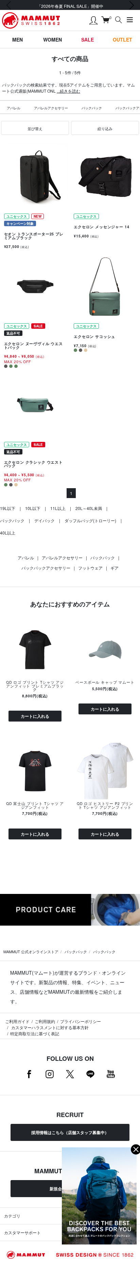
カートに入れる (35, 716)
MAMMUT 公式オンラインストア (30, 951)
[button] (35, 128)
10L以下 (32, 508)
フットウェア (90, 568)
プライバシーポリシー (80, 1021)
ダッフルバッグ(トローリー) (90, 520)
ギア (114, 568)
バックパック (92, 108)
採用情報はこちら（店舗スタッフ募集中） (70, 1132)
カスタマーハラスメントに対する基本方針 (49, 1027)
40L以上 (7, 533)
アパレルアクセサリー (51, 108)
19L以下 (7, 508)
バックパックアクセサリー (45, 568)
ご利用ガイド (17, 1021)
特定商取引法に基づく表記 (34, 1033)
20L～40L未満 (88, 508)
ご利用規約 (45, 1021)
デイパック (44, 520)
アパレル (13, 108)
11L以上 (58, 508)
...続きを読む (68, 91)
